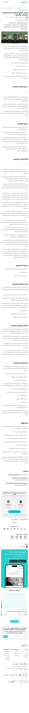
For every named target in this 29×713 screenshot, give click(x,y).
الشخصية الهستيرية (7, 26)
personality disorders (13, 474)
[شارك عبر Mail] (21, 529)
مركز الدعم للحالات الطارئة (9, 515)
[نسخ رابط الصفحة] (24, 529)
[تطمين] (24, 2)
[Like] (6, 615)
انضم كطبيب (16, 651)
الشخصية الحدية (15, 24)
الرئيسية (26, 7)
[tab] (16, 618)
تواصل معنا (7, 659)
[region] (14, 606)
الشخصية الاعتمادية (12, 22)
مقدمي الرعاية (25, 655)
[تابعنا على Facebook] (14, 664)
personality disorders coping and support (17, 483)
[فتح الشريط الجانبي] (1, 2)
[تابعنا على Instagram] (17, 664)
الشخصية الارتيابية (15, 26)
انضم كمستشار (16, 655)
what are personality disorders (20, 478)
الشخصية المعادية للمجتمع (22, 22)
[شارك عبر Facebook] (7, 529)
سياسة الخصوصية (6, 653)
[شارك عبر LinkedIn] (4, 529)
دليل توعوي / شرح (15, 519)
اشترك (5, 636)
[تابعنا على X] (19, 664)
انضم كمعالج (17, 653)
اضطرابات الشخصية (18, 8)
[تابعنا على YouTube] (22, 664)
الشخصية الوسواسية (23, 24)
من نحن (26, 651)
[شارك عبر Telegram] (14, 529)
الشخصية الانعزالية (23, 28)
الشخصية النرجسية (7, 24)
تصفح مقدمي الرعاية (15, 511)
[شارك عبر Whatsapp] (17, 529)
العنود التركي (20, 17)
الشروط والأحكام (6, 651)
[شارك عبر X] (11, 529)
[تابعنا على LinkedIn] (24, 664)
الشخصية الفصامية (23, 26)
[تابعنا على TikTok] (27, 664)
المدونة (22, 7)
